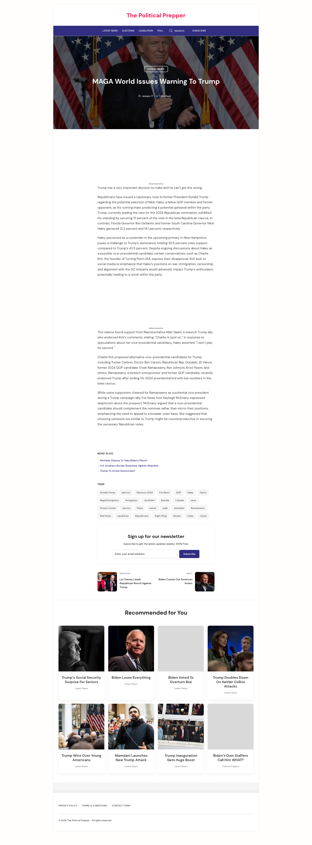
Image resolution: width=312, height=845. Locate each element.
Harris (203, 492)
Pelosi (140, 508)
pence (153, 508)
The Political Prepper (156, 15)
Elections (128, 30)
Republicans (141, 515)
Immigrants (131, 500)
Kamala (165, 500)
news (193, 500)
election (126, 492)
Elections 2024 (145, 492)
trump (203, 515)
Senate (177, 515)
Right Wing (161, 515)
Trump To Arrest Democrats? (117, 471)
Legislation (146, 30)
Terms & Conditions (94, 805)
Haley (190, 492)
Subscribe (199, 30)
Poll (160, 30)
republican (123, 515)
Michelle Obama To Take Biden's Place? (123, 460)
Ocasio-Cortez (108, 508)
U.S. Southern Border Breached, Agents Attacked (129, 465)
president (179, 508)
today (190, 515)
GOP (178, 492)
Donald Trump (107, 492)
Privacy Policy (67, 805)
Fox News (164, 492)
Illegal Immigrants (109, 500)
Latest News (110, 30)
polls (165, 508)
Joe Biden (149, 500)
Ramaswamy (198, 508)
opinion (126, 508)
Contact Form (121, 805)
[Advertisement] (156, 159)
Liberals (180, 500)
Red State (105, 515)
